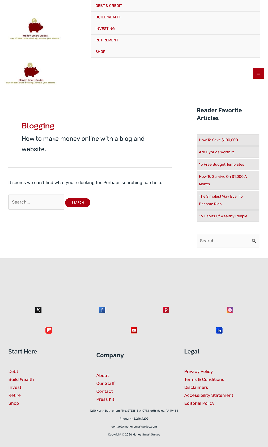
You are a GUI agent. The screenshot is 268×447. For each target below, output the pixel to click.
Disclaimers (196, 387)
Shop (13, 403)
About (102, 375)
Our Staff (105, 383)
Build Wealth (21, 379)
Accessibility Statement (208, 395)
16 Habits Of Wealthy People (223, 216)
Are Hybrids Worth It (216, 152)
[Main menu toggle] (258, 73)
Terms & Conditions (204, 379)
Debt (13, 371)
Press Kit (105, 399)
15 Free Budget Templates (221, 164)
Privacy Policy (198, 371)
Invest (14, 387)
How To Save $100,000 (218, 140)
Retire (14, 395)
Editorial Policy (199, 403)
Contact (104, 391)
